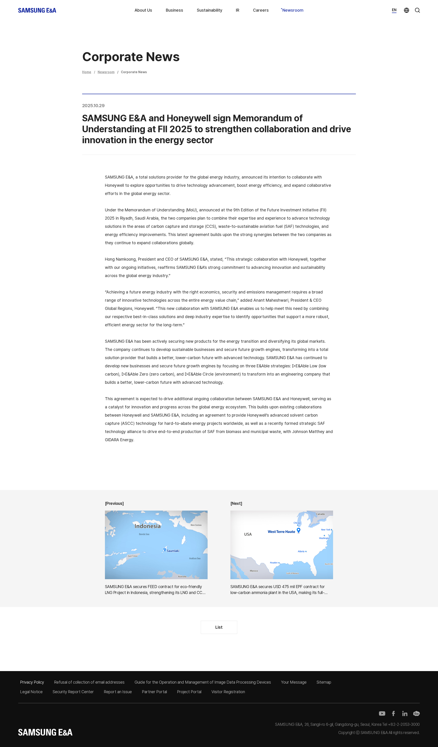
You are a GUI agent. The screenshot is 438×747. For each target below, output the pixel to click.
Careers (261, 10)
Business (174, 10)
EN (394, 10)
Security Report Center (73, 691)
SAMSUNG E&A (37, 10)
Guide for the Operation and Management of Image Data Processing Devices (203, 682)
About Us (143, 10)
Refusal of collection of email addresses (89, 682)
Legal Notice (31, 691)
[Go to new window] (382, 713)
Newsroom (292, 10)
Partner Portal (154, 691)
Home (86, 72)
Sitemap (324, 682)
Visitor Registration (228, 691)
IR (237, 10)
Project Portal (189, 691)
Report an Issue (118, 691)
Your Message (294, 682)
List (219, 627)
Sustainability (209, 10)
